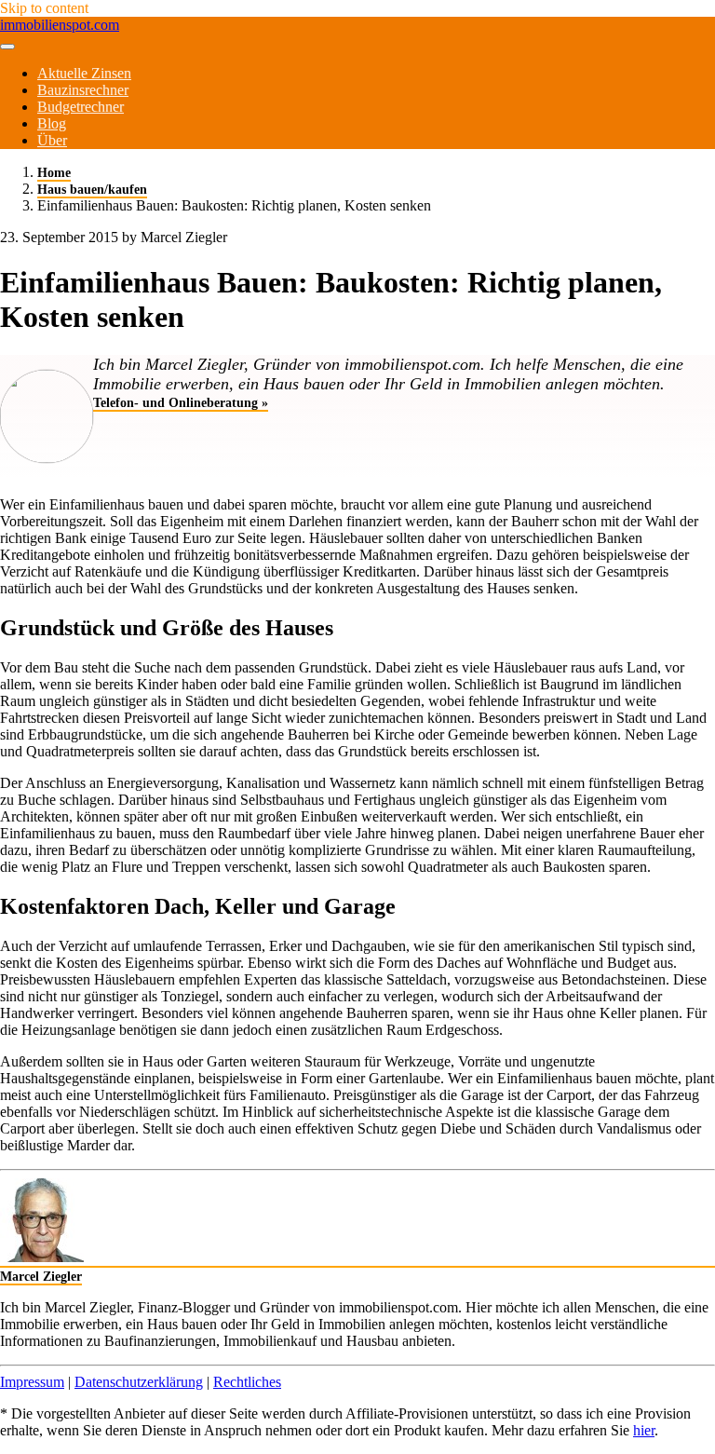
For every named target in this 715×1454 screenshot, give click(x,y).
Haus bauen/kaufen (92, 189)
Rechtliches (247, 1382)
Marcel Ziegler (41, 1276)
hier (643, 1430)
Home (54, 172)
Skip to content (44, 8)
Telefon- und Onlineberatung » (180, 402)
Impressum (32, 1382)
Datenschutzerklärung (138, 1382)
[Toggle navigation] (7, 46)
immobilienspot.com (59, 25)
